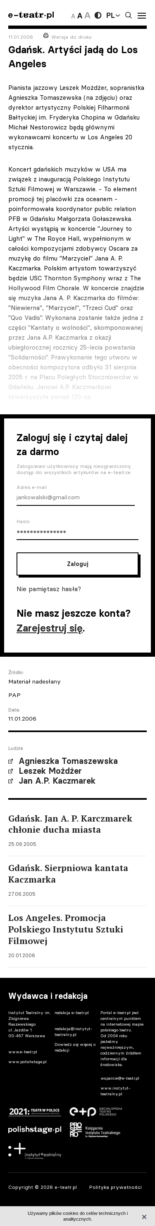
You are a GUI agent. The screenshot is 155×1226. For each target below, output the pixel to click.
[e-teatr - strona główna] (31, 15)
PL (110, 15)
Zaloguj (77, 564)
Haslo (23, 521)
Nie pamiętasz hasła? (49, 589)
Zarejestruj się (50, 628)
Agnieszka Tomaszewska (68, 761)
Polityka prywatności (115, 1187)
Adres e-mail (32, 487)
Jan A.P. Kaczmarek (57, 781)
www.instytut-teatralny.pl (115, 1091)
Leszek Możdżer (50, 771)
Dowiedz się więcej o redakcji (75, 1047)
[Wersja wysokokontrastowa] (98, 15)
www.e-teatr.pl (22, 1052)
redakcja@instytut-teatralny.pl (74, 1031)
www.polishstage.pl (27, 1061)
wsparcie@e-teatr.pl (119, 1078)
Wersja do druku (71, 37)
